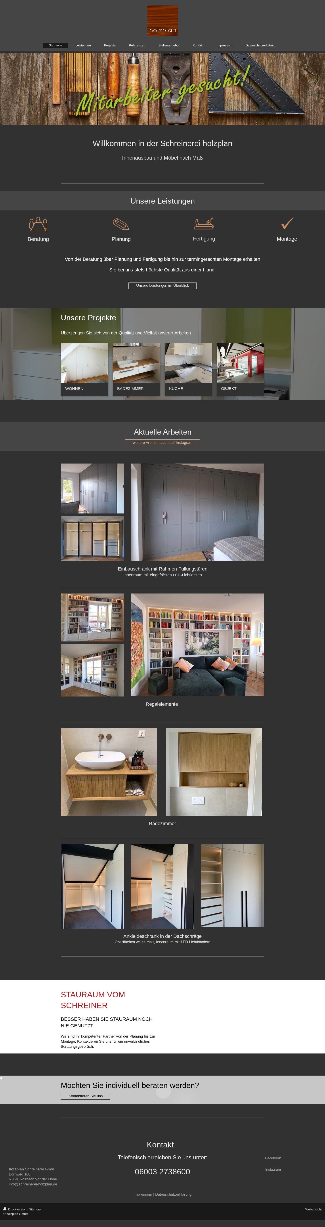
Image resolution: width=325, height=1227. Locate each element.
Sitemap (35, 1209)
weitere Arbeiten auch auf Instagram (162, 443)
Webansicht (313, 1209)
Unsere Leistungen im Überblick (162, 285)
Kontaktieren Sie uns (86, 1096)
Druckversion (17, 1209)
